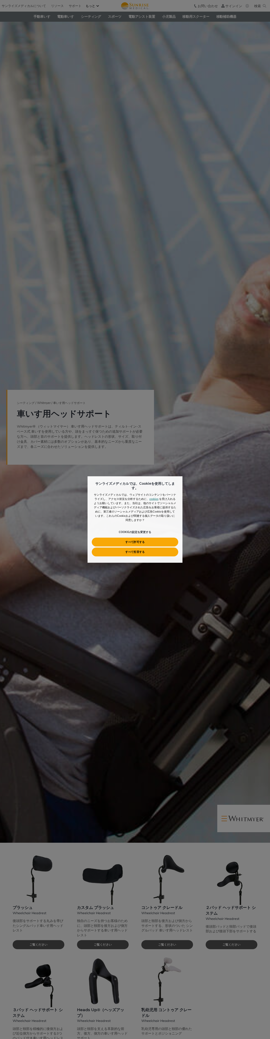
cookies (153, 499)
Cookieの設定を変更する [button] (135, 532)
